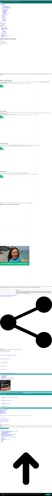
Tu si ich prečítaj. (28, 83)
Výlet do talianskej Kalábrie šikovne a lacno (6, 400)
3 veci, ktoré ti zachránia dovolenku (4, 362)
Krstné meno (1, 426)
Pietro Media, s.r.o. (14, 436)
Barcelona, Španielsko (3, 376)
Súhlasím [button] (48, 494)
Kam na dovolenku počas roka (3, 413)
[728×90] (13, 78)
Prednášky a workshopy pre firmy (4, 421)
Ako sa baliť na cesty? (2, 410)
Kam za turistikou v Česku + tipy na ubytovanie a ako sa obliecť (7, 373)
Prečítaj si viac (2, 417)
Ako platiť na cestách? (2, 411)
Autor (11, 295)
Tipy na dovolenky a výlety (7, 295)
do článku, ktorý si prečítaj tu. (5, 113)
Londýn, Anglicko (3, 377)
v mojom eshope (27, 293)
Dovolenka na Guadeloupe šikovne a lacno (6, 435)
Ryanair (5, 82)
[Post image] (2, 354)
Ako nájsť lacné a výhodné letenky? (4, 409)
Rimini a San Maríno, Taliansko (5, 375)
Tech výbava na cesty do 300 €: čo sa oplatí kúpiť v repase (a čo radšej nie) (8, 355)
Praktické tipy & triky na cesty (3, 412)
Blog (3, 295)
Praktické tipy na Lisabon (3, 369)
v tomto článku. (29, 146)
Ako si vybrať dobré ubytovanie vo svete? (4, 420)
